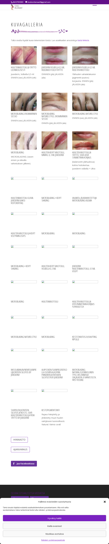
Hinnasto (19, 439)
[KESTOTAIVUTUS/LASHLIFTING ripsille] (85, 318)
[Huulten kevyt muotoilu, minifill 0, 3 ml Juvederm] (54, 149)
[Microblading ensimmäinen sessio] (24, 110)
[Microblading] (54, 214)
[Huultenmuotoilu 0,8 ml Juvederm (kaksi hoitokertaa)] (24, 179)
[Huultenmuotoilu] (54, 282)
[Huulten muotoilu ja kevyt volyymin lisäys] (24, 214)
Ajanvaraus (20, 449)
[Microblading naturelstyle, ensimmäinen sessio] (54, 110)
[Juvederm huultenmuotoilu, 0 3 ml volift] (85, 247)
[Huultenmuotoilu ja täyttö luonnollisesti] (24, 64)
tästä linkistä (83, 40)
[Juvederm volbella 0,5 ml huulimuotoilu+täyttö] (54, 64)
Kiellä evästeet (54, 526)
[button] (104, 501)
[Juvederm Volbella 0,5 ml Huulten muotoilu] (85, 64)
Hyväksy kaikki (54, 518)
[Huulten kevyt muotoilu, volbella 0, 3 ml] (54, 247)
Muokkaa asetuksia (54, 533)
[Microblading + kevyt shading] (54, 179)
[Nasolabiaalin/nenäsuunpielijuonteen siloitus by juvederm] (24, 350)
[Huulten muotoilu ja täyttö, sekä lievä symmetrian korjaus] (85, 149)
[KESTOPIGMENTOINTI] (54, 391)
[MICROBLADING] (24, 149)
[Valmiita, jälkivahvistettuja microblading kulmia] (85, 179)
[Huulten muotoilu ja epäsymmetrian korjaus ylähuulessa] (85, 282)
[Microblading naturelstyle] (85, 110)
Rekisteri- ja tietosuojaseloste (53, 540)
